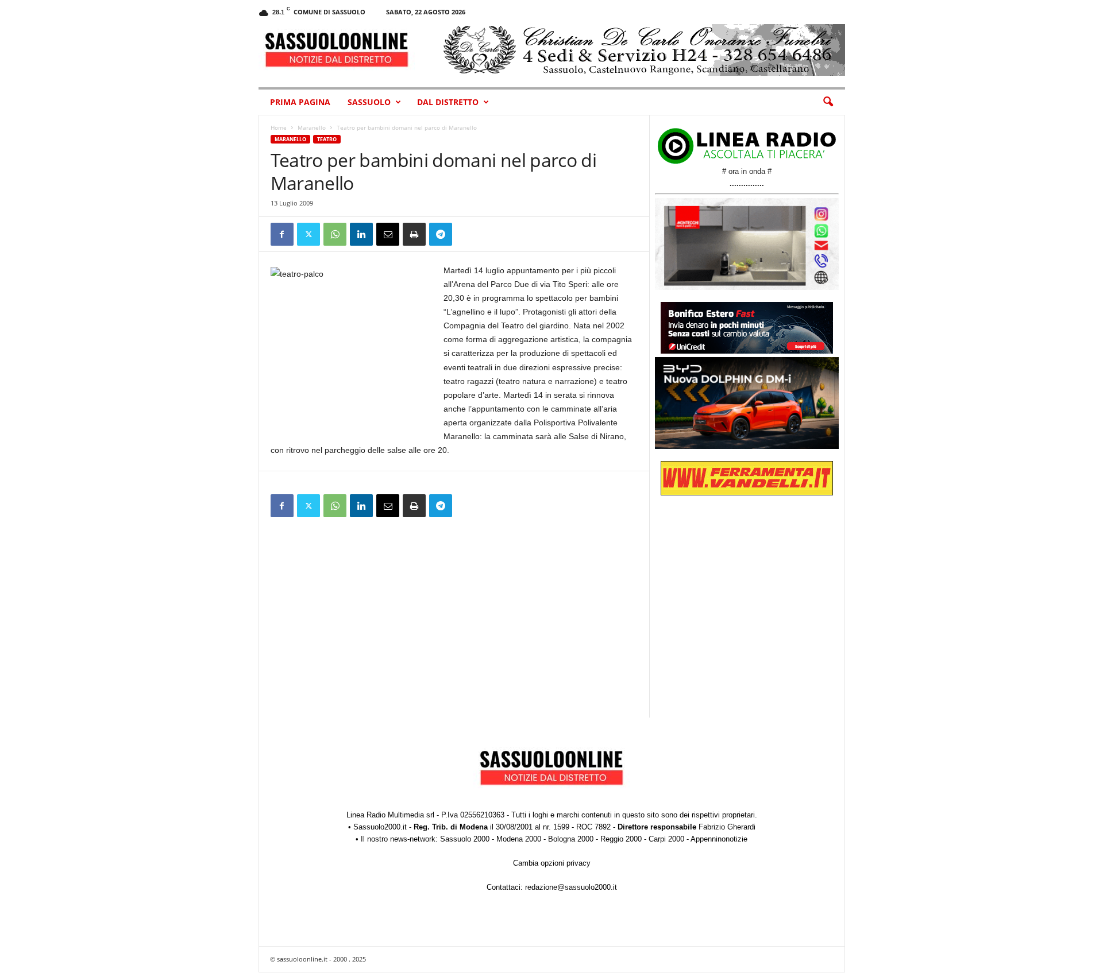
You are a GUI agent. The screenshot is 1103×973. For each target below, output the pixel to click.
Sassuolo (369, 101)
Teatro (327, 139)
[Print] (414, 234)
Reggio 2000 (621, 839)
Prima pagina (300, 101)
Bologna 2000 (570, 839)
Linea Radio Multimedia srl (390, 815)
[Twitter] (308, 234)
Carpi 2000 (666, 839)
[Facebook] (282, 234)
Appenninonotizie (719, 839)
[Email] (387, 234)
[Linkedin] (361, 234)
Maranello (312, 127)
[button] (827, 102)
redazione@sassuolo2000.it (571, 887)
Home (279, 127)
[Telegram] (440, 234)
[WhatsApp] (334, 234)
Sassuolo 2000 (464, 839)
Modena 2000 (518, 839)
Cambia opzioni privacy (552, 863)
